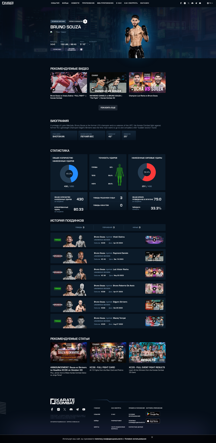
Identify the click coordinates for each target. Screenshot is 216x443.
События (97, 414)
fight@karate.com (62, 421)
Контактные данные (136, 427)
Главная (97, 408)
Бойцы (96, 420)
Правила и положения (137, 408)
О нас (113, 414)
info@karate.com (75, 421)
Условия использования (134, 415)
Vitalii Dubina (119, 237)
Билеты (96, 427)
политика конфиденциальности (137, 421)
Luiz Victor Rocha (120, 269)
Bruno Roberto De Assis (123, 286)
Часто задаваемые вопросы (118, 427)
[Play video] (53, 89)
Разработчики (116, 420)
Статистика (57, 49)
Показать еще (108, 108)
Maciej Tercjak (119, 318)
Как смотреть (116, 408)
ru (210, 3)
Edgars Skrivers (120, 302)
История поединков (72, 49)
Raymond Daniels (120, 253)
